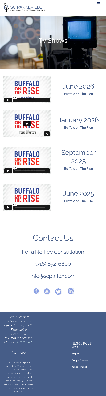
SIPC (29, 342)
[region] (53, 42)
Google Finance (80, 360)
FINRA (21, 342)
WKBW (75, 353)
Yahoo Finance (79, 366)
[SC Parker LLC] (24, 11)
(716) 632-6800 (53, 263)
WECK (75, 347)
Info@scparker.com (52, 276)
